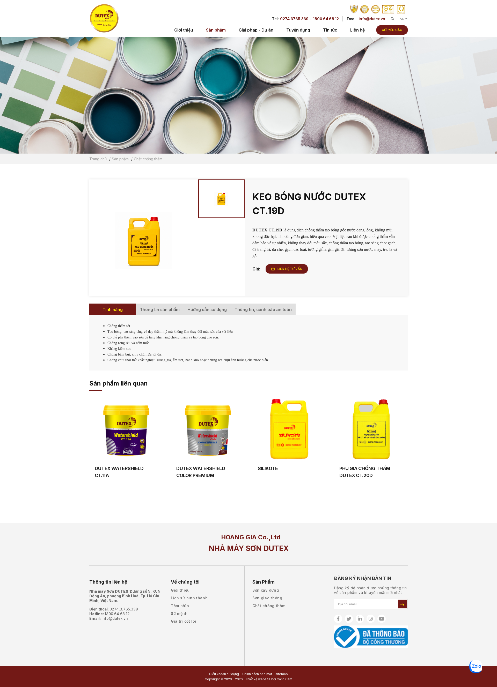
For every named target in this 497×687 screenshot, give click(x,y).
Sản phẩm (216, 30)
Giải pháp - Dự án (256, 30)
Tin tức (330, 30)
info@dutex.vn (372, 19)
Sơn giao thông (267, 598)
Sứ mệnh (179, 613)
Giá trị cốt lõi (183, 621)
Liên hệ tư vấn (286, 269)
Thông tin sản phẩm (160, 309)
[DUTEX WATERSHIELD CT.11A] (126, 429)
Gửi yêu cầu (392, 30)
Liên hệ (357, 30)
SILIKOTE (268, 468)
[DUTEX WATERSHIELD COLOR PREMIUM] (207, 429)
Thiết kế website (258, 679)
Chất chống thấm (269, 605)
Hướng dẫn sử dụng (207, 309)
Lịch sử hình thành (189, 598)
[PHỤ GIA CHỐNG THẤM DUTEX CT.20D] (370, 429)
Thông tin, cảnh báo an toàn (263, 309)
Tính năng (113, 309)
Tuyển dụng (298, 30)
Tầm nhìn (180, 605)
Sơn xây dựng (265, 590)
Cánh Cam (284, 679)
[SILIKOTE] (289, 429)
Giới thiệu (183, 30)
